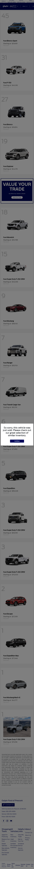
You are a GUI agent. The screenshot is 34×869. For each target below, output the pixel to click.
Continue (17, 441)
